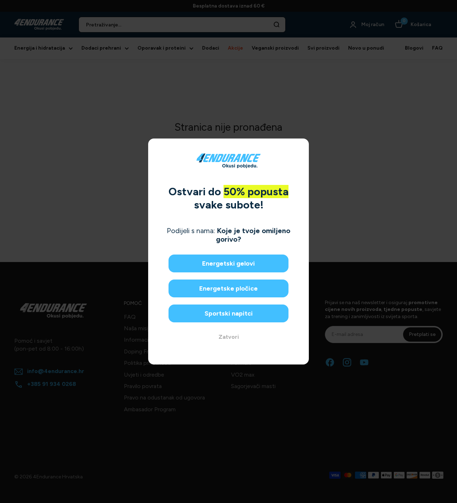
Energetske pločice (228, 288)
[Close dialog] (300, 146)
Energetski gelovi (228, 263)
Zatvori (229, 336)
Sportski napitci (229, 313)
